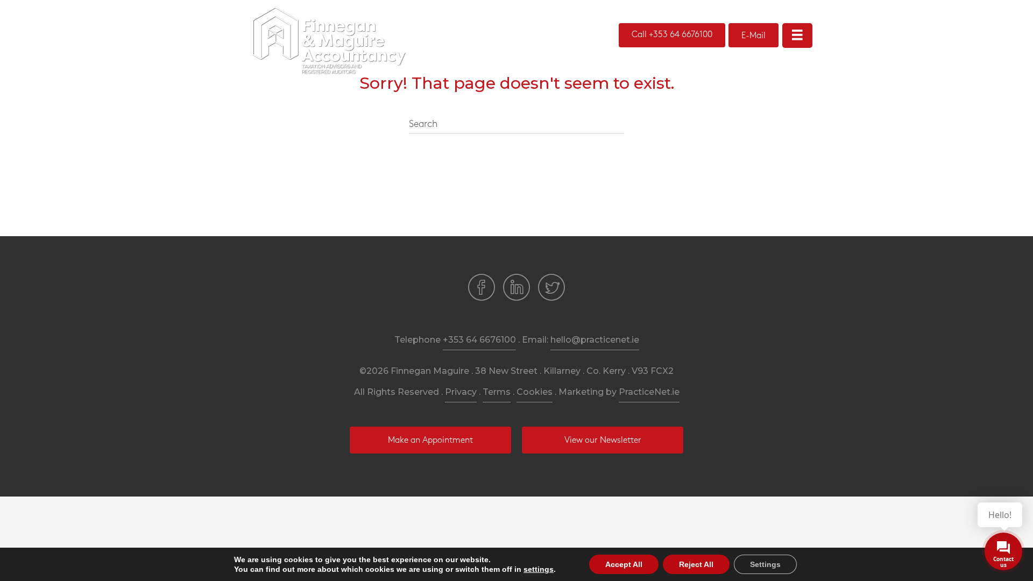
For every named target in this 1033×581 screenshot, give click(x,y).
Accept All (623, 564)
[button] (672, 35)
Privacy (461, 392)
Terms (497, 392)
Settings (765, 564)
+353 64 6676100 (479, 340)
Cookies (534, 392)
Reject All (696, 564)
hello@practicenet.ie (594, 340)
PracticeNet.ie (649, 392)
